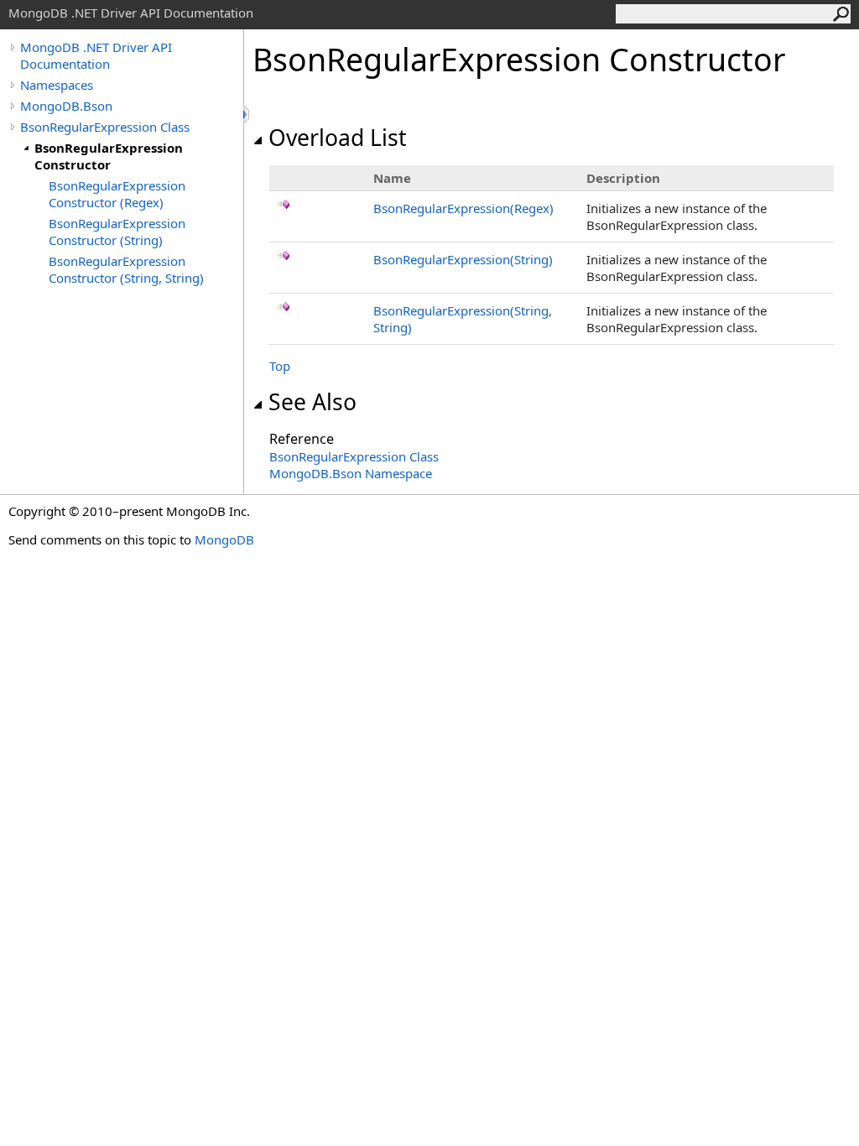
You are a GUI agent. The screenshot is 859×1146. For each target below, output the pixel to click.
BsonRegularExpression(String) (463, 259)
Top (279, 365)
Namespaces (56, 84)
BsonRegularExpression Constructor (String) (117, 231)
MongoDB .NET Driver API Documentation (96, 55)
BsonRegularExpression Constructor (108, 156)
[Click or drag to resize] (247, 114)
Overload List (337, 137)
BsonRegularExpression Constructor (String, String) (126, 269)
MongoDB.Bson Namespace (350, 473)
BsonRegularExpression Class (105, 126)
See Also (312, 402)
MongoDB (224, 539)
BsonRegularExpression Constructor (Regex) (117, 194)
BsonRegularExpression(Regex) (463, 208)
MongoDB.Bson (66, 105)
